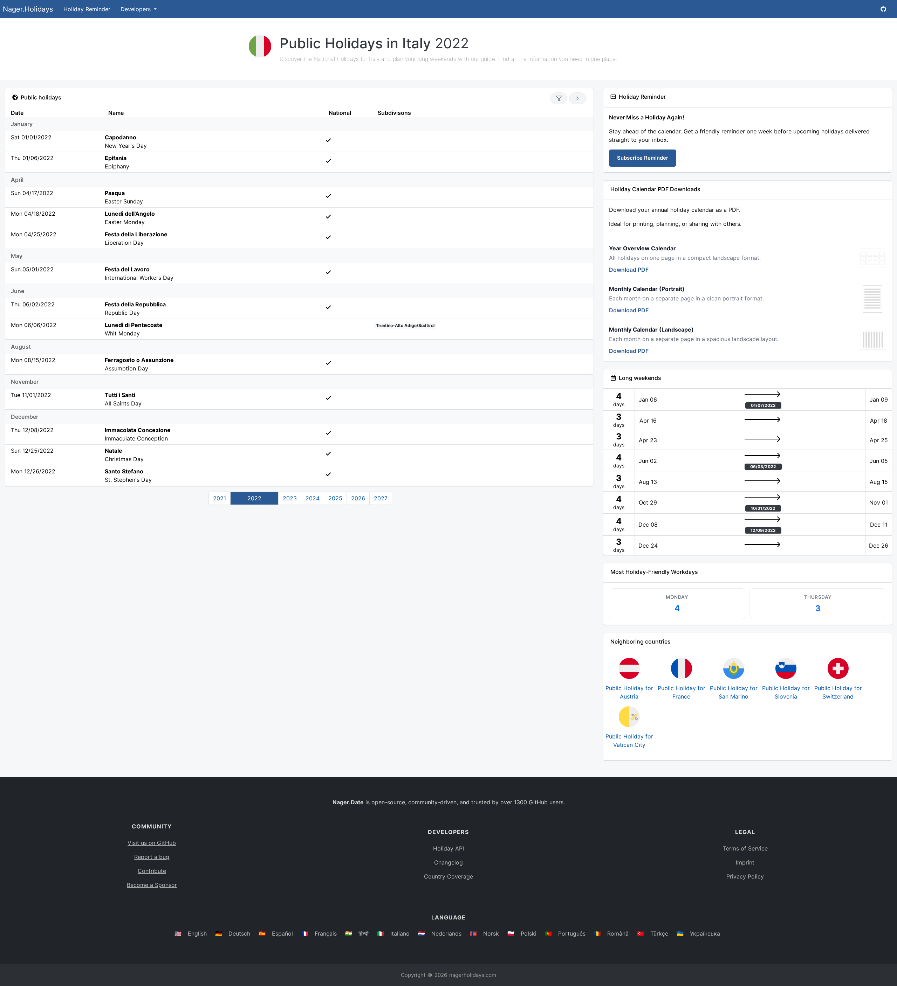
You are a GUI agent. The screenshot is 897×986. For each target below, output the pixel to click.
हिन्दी (363, 933)
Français (326, 933)
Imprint (745, 862)
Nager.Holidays (28, 9)
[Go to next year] (577, 98)
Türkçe (659, 933)
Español (282, 933)
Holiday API (448, 848)
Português (572, 933)
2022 (254, 498)
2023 (290, 498)
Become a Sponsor (152, 884)
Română (618, 933)
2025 (335, 498)
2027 (381, 498)
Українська (705, 933)
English (197, 933)
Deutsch (239, 933)
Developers (136, 9)
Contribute (152, 870)
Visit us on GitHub (152, 842)
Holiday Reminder (86, 9)
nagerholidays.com (472, 975)
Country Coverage (448, 876)
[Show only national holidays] (558, 98)
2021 (219, 498)
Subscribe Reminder (642, 157)
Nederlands (446, 933)
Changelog (448, 862)
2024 (313, 498)
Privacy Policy (745, 876)
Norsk (491, 933)
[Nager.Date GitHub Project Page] (883, 9)
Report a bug (151, 856)
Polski (528, 933)
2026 (358, 498)
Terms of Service (745, 848)
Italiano (400, 933)
